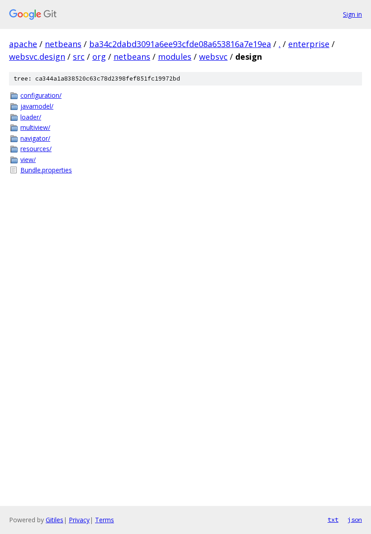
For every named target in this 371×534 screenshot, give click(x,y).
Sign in (352, 14)
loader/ (30, 117)
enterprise (308, 43)
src (79, 56)
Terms (104, 519)
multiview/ (35, 127)
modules (174, 56)
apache (23, 43)
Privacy (79, 519)
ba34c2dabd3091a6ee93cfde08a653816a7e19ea (180, 43)
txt (333, 519)
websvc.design (37, 56)
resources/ (36, 148)
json (354, 519)
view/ (28, 159)
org (99, 56)
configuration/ (41, 95)
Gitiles (54, 519)
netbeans (63, 43)
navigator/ (35, 138)
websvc (213, 56)
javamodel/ (36, 106)
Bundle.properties (46, 170)
